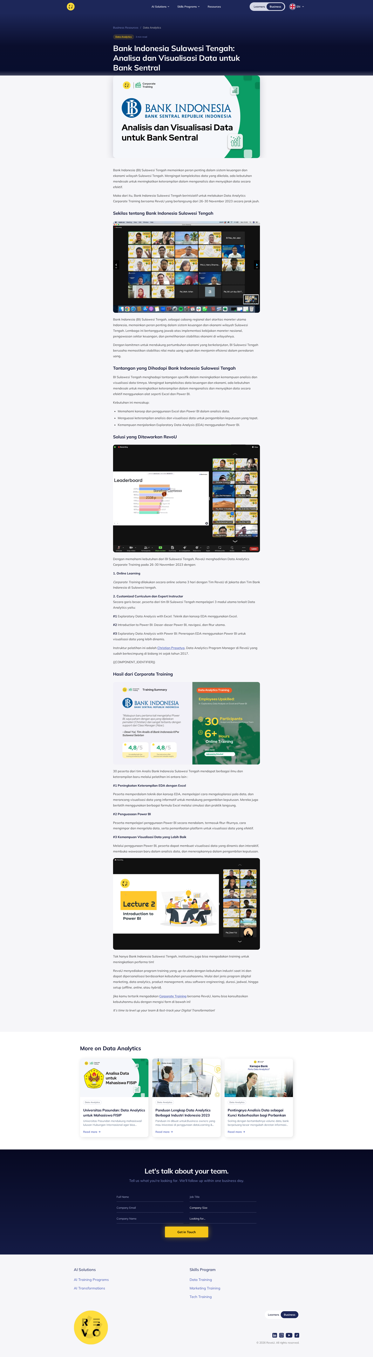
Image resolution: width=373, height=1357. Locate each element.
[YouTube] (289, 1335)
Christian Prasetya (171, 648)
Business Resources (125, 27)
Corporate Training (172, 996)
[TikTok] (297, 1335)
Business (289, 1314)
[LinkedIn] (274, 1335)
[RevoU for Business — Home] (71, 6)
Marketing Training (205, 1288)
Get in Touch (186, 1232)
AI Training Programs (91, 1279)
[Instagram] (281, 1335)
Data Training (201, 1279)
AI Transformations (89, 1288)
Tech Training (201, 1296)
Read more (90, 1132)
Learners (273, 1314)
